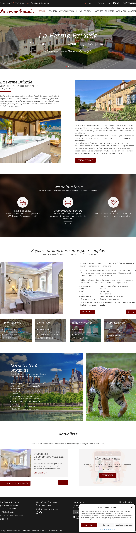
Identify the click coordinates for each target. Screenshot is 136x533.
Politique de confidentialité (107, 529)
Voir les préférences (124, 525)
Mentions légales (55, 531)
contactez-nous (85, 160)
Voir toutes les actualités (15, 483)
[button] (132, 507)
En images (109, 11)
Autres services (66, 11)
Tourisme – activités (93, 11)
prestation (85, 153)
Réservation (107, 475)
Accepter (89, 525)
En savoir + (87, 312)
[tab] (66, 66)
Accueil (42, 11)
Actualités (121, 11)
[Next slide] (133, 42)
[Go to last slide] (2, 42)
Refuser (106, 525)
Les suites (52, 11)
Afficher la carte (8, 512)
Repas (79, 11)
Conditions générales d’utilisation (34, 531)
